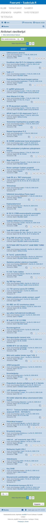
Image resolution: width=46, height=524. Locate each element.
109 (44, 173)
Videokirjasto (12, 459)
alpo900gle (23, 347)
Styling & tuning (22, 117)
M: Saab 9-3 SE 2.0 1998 (16, 320)
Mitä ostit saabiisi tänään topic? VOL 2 (22, 355)
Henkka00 (23, 249)
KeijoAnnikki (23, 81)
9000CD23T (24, 196)
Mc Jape (22, 232)
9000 (18, 300)
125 (37, 361)
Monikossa (23, 367)
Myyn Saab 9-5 (13, 160)
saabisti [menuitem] (28, 8)
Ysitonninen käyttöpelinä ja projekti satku (23, 122)
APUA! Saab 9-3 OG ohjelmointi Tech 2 (22, 113)
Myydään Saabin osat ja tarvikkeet (28, 109)
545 (34, 268)
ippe (21, 291)
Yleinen (19, 56)
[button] (33, 43)
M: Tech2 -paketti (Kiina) (16, 255)
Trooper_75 (23, 392)
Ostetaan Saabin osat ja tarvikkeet (28, 92)
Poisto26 (22, 162)
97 (38, 137)
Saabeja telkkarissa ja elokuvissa (20, 221)
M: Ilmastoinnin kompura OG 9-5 (20, 485)
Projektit (19, 83)
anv (21, 54)
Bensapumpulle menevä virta (18, 337)
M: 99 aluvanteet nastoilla (17, 106)
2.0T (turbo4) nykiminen (16, 390)
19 (36, 200)
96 (36, 137)
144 (34, 226)
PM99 (22, 283)
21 (41, 200)
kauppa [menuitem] (17, 12)
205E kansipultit (13, 365)
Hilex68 (22, 423)
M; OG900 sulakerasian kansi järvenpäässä (23, 141)
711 (34, 445)
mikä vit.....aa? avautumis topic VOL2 (21, 439)
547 (41, 268)
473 (41, 455)
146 (41, 226)
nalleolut (22, 441)
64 (38, 58)
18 (36, 427)
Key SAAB (10, 469)
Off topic (20, 359)
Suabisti (22, 64)
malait (22, 187)
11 (44, 85)
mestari (22, 169)
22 (44, 200)
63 (36, 58)
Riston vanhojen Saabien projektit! (20, 168)
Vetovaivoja (11, 186)
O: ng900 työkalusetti (15, 89)
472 (37, 455)
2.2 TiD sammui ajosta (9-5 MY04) (20, 289)
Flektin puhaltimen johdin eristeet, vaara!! (23, 297)
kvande (22, 91)
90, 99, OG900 (22, 154)
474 (44, 455)
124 (34, 361)
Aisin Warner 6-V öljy (15, 96)
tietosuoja (7, 16)
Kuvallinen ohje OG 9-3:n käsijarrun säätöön (24, 62)
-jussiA (22, 414)
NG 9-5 (19, 394)
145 (37, 226)
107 (37, 173)
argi (21, 215)
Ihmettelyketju (12, 373)
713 (41, 445)
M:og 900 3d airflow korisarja (18, 238)
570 (44, 379)
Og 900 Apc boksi (14, 281)
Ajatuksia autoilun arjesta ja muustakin (22, 262)
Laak (21, 239)
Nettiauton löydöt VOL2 (16, 449)
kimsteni (22, 322)
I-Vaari (22, 451)
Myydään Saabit (22, 75)
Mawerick (23, 402)
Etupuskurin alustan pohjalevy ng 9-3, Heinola (25, 383)
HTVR (22, 329)
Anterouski (23, 339)
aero (21, 133)
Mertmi (22, 152)
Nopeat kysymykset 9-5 (16, 131)
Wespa (22, 273)
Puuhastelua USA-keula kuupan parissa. (22, 79)
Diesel (19, 292)
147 (44, 226)
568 (37, 379)
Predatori (23, 306)
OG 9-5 (19, 135)
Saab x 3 (10, 72)
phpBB (24, 514)
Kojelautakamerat (14, 204)
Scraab (22, 98)
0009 (21, 461)
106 (34, 173)
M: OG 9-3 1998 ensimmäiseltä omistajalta (24, 213)
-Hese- (22, 357)
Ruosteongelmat (13, 328)
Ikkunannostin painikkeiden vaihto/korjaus (23, 477)
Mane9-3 (23, 385)
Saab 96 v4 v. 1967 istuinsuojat (19, 177)
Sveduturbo (23, 256)
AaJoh (22, 108)
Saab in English (22, 472)
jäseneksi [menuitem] (6, 12)
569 (41, 379)
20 (38, 200)
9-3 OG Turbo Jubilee (15, 272)
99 (44, 137)
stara (21, 143)
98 (41, 137)
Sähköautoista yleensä (16, 53)
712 (37, 445)
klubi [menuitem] (3, 8)
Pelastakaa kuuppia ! (15, 421)
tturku (22, 124)
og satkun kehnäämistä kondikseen (21, 313)
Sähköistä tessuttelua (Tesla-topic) (21, 194)
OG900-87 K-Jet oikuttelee (17, 346)
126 (41, 361)
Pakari (22, 115)
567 (34, 379)
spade (22, 479)
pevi (21, 299)
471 (34, 455)
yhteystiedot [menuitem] (31, 12)
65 (41, 58)
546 (37, 268)
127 (44, 361)
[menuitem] (6, 22)
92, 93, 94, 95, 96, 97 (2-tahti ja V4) (28, 181)
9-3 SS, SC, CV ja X (23, 100)
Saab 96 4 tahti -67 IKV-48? (18, 230)
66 (44, 58)
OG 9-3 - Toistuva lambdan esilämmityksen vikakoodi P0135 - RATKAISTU (24, 411)
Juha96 (22, 222)
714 (44, 445)
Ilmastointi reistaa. (14, 431)
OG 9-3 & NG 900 (23, 66)
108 (41, 173)
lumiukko (23, 74)
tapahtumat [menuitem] (15, 8)
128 (44, 464)
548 (44, 268)
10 (41, 85)
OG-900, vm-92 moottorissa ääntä (20, 305)
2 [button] (30, 43)
